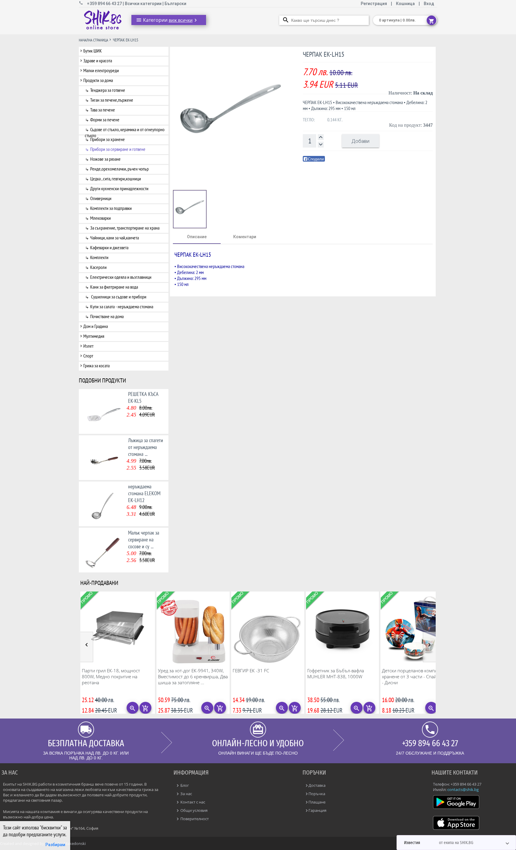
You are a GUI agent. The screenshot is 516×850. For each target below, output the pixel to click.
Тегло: (309, 120)
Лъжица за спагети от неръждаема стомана (145, 447)
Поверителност (194, 818)
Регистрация (374, 3)
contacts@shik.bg (463, 789)
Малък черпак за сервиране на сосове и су (143, 539)
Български (175, 3)
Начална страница (93, 40)
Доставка (316, 785)
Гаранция (317, 810)
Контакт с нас (192, 802)
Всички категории (143, 3)
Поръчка (316, 793)
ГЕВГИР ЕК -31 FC (251, 671)
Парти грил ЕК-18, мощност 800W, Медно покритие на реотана (111, 676)
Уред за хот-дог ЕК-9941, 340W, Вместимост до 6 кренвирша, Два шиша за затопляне (193, 676)
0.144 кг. (335, 120)
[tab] (197, 237)
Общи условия (193, 810)
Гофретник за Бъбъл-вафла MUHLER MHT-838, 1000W (335, 673)
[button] (456, 842)
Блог (184, 785)
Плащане (316, 802)
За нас (185, 793)
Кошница (405, 3)
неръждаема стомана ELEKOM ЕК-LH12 (144, 493)
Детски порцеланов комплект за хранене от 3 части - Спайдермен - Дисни (417, 676)
